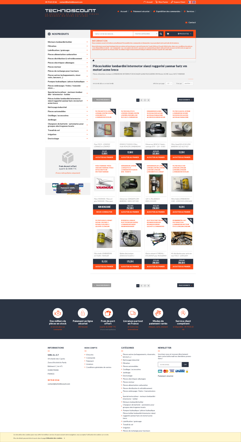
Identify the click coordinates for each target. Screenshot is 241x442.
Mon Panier (163, 2)
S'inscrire (89, 355)
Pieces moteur (54, 67)
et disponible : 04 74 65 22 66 (183, 326)
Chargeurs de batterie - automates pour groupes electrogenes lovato (66, 125)
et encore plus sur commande (57, 326)
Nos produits (60, 34)
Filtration (52, 46)
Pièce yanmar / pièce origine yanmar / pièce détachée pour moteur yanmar (104, 169)
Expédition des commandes (168, 11)
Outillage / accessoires (58, 115)
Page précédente (102, 100)
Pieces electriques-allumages (61, 63)
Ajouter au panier (104, 157)
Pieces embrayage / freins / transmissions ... (64, 87)
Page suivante (185, 100)
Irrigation (52, 134)
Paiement (90, 361)
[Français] (190, 2)
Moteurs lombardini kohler (60, 42)
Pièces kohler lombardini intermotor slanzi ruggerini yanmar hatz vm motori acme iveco (65, 100)
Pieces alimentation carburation (62, 54)
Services (190, 11)
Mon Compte (90, 348)
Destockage (53, 138)
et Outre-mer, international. (133, 326)
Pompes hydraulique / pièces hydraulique (66, 81)
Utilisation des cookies (54, 438)
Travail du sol (54, 130)
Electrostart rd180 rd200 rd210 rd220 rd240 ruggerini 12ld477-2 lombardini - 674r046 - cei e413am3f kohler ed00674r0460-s (156, 223)
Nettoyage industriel (57, 107)
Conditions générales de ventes (98, 367)
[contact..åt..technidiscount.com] (59, 384)
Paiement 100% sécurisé (68, 189)
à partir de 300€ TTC (108, 326)
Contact (192, 22)
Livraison (89, 364)
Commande (90, 358)
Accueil (149, 2)
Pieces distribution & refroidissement (65, 58)
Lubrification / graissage (58, 50)
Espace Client (179, 2)
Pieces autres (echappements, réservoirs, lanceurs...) (64, 76)
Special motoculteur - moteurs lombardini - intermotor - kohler (65, 93)
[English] (194, 2)
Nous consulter (104, 212)
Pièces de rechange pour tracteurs (63, 71)
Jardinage (52, 119)
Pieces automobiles (57, 111)
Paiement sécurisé (141, 11)
